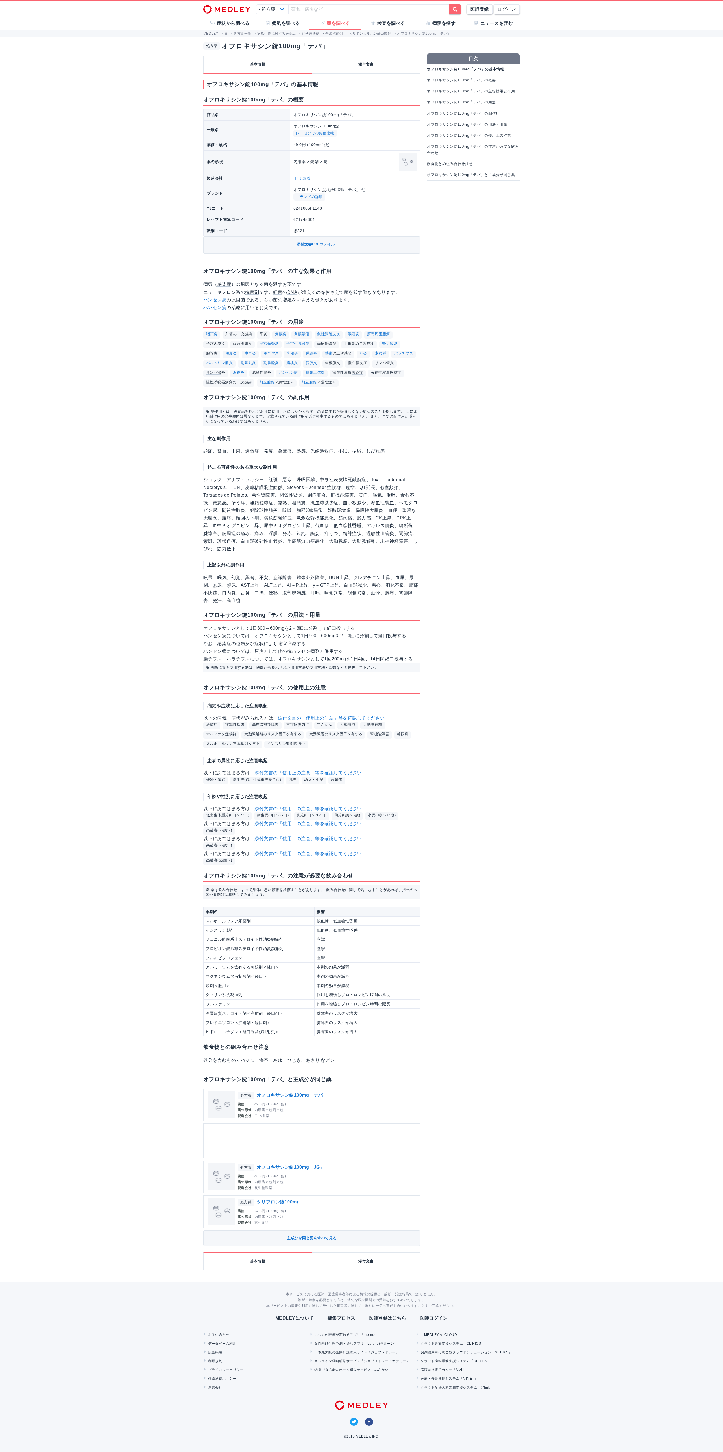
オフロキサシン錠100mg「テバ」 (292, 1095)
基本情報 (257, 64)
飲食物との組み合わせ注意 (450, 164)
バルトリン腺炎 (219, 363)
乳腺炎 (292, 353)
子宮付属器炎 (297, 344)
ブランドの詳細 (309, 197)
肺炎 (363, 353)
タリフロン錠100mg (278, 1201)
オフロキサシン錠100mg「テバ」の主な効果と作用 (471, 91)
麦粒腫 (380, 353)
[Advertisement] (313, 1141)
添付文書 (366, 64)
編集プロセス (342, 1318)
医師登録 (479, 9)
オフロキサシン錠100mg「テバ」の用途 (461, 102)
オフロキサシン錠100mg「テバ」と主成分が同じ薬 (471, 175)
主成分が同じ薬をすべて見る (311, 1238)
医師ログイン (434, 1318)
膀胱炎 (311, 363)
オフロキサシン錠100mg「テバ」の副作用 (463, 113)
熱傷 (329, 353)
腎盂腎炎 (389, 344)
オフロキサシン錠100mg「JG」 (291, 1167)
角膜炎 (280, 334)
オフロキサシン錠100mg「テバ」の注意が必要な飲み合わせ (473, 149)
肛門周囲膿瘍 (378, 334)
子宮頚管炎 (269, 344)
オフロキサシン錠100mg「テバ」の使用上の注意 (469, 135)
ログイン (506, 9)
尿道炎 (311, 353)
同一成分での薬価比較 (315, 133)
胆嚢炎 (231, 353)
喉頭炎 (353, 334)
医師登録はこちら (387, 1318)
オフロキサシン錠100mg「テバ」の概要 (461, 80)
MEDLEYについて (294, 1318)
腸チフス (271, 353)
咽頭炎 (211, 334)
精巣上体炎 (315, 372)
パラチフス (403, 353)
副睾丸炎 (248, 363)
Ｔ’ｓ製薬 (302, 178)
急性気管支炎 (328, 334)
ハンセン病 (215, 299)
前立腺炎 (267, 382)
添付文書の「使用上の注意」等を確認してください (331, 718)
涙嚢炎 (238, 372)
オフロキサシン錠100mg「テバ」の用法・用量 (467, 124)
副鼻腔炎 (271, 363)
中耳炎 (250, 353)
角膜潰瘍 (302, 334)
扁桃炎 (292, 363)
